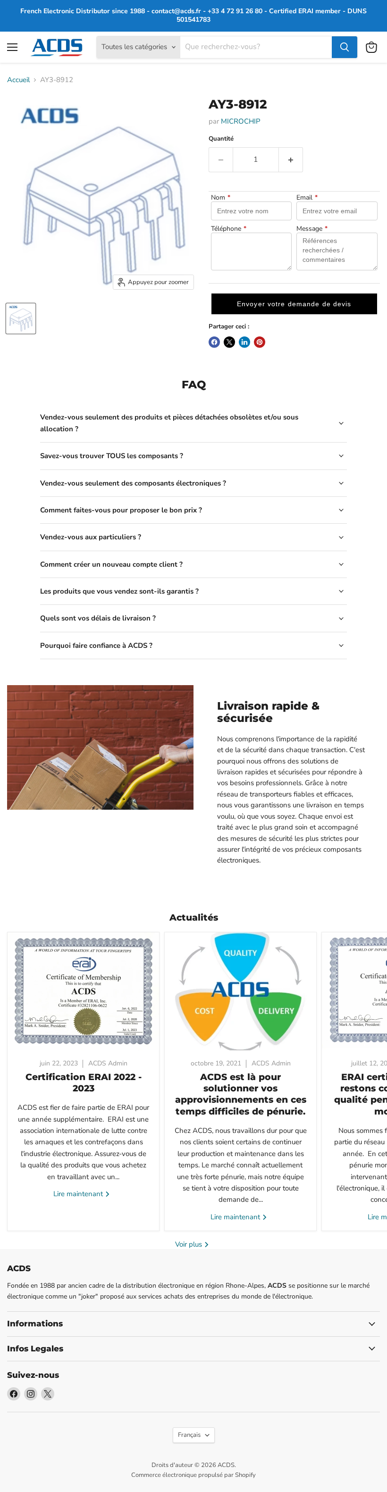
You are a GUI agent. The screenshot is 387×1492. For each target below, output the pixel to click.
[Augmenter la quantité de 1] (291, 159)
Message (312, 229)
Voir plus (189, 1244)
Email (307, 197)
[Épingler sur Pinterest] (259, 342)
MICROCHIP (241, 121)
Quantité (221, 138)
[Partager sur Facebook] (214, 342)
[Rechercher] (344, 47)
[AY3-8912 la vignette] (20, 318)
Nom (220, 197)
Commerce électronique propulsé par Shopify (193, 1475)
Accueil (18, 80)
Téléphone (228, 229)
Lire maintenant (79, 1194)
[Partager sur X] (229, 342)
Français (189, 1435)
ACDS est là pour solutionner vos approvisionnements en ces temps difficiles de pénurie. (240, 1094)
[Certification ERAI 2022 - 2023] (83, 991)
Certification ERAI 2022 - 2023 (83, 1083)
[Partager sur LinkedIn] (244, 342)
